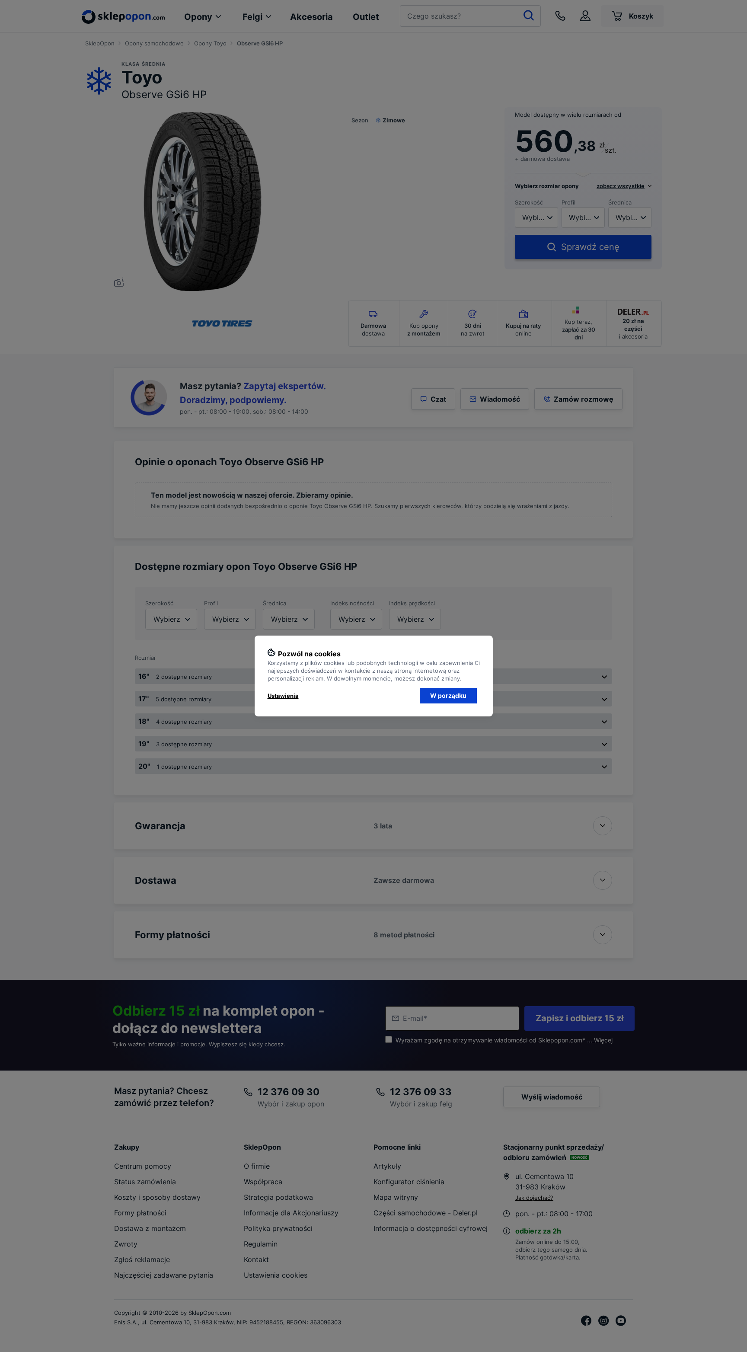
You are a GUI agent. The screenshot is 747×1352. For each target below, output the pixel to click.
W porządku (448, 695)
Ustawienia (283, 695)
